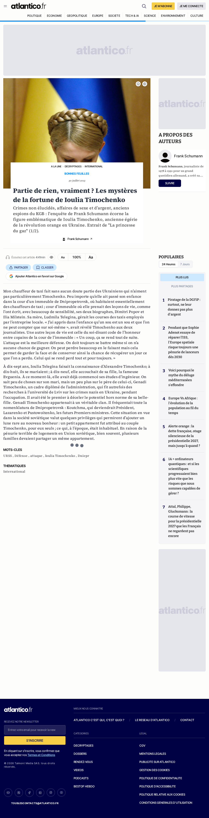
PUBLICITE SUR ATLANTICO (157, 762)
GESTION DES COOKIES (154, 770)
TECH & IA (132, 15)
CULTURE (196, 15)
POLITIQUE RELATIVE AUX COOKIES (162, 794)
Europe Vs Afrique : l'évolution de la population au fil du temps (183, 405)
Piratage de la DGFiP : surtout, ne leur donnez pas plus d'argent (184, 307)
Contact (187, 720)
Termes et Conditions (41, 755)
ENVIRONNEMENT (173, 15)
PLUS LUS (182, 277)
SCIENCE (150, 15)
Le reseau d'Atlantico (152, 720)
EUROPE (97, 15)
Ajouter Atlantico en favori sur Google (39, 276)
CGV (142, 745)
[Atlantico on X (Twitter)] (19, 792)
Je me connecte (191, 6)
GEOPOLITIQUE (77, 15)
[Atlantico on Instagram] (51, 792)
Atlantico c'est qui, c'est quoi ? (99, 720)
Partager (21, 267)
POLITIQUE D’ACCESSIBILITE (157, 786)
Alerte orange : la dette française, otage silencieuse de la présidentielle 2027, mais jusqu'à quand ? (184, 436)
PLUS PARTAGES (182, 286)
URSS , (8, 456)
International (94, 166)
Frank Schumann (78, 239)
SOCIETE (114, 15)
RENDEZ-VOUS (83, 762)
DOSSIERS (80, 753)
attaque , (37, 456)
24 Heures (168, 264)
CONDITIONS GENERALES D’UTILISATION (165, 802)
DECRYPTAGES (83, 745)
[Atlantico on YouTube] (61, 792)
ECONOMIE (54, 15)
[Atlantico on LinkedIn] (40, 792)
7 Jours (185, 264)
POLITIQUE (34, 15)
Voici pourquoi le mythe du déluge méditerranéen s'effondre (181, 377)
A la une (56, 166)
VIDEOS (78, 770)
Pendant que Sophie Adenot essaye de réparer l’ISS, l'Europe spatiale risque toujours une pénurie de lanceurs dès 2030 (183, 342)
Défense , (22, 456)
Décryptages (73, 166)
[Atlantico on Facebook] (29, 792)
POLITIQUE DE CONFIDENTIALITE (160, 778)
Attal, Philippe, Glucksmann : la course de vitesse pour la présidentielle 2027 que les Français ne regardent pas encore (184, 521)
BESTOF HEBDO (84, 786)
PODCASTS (81, 778)
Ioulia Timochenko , (61, 456)
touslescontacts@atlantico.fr (35, 803)
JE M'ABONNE (163, 6)
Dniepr (83, 456)
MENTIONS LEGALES (152, 753)
